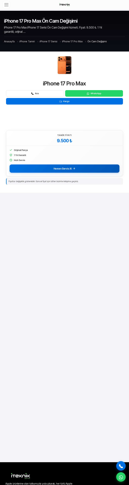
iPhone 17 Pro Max (72, 41)
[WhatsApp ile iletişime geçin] (121, 477)
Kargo (66, 101)
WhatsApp (96, 93)
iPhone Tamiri (27, 41)
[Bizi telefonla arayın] (121, 466)
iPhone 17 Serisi (48, 41)
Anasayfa (9, 41)
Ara (37, 93)
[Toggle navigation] (6, 4)
